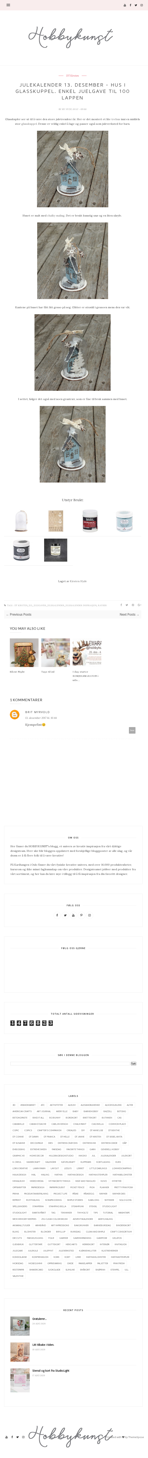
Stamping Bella (57, 1206)
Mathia (58, 1174)
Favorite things (75, 1149)
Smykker (109, 1200)
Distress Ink (89, 1143)
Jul (30, 605)
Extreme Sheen (38, 1149)
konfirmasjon (40, 1257)
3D (14, 1105)
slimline (70, 1269)
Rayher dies (119, 1193)
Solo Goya (125, 1200)
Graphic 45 (18, 1155)
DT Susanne (19, 1143)
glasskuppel (29, 124)
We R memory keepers (24, 1219)
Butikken (107, 1117)
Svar (132, 730)
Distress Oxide (109, 1143)
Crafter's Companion (49, 1130)
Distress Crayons (67, 1143)
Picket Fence (77, 1187)
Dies (50, 1143)
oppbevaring (54, 1263)
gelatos (117, 1238)
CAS (119, 1117)
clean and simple (95, 1231)
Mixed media (36, 1181)
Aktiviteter (56, 1105)
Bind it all (38, 1117)
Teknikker (66, 1212)
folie (51, 1238)
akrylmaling (105, 1219)
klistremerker (110, 1250)
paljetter (102, 1263)
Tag (53, 1212)
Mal (33, 1174)
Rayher (102, 605)
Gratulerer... (39, 1319)
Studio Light (109, 1206)
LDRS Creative (20, 1168)
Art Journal (44, 1111)
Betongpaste (20, 1117)
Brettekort (90, 1117)
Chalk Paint (79, 1124)
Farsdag (56, 1149)
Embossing (19, 1149)
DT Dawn (34, 1136)
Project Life (60, 1193)
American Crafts (22, 1111)
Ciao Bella (97, 1124)
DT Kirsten (72, 75)
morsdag (18, 1263)
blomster (30, 1231)
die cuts (17, 1238)
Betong (121, 1111)
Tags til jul (48, 671)
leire (78, 1257)
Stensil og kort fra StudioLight (50, 1370)
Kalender (50, 1162)
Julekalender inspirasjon (81, 605)
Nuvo (104, 1181)
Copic (16, 1130)
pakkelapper (85, 1263)
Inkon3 (83, 1155)
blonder (46, 1231)
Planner (104, 1187)
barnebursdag (102, 1225)
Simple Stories (75, 1200)
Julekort (126, 1155)
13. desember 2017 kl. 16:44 (41, 718)
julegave (18, 1250)
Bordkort (72, 1117)
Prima (16, 1193)
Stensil (93, 1206)
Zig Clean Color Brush (54, 1219)
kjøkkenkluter (87, 1250)
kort (67, 1257)
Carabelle (18, 1124)
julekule (33, 1250)
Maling (45, 1174)
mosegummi (35, 1263)
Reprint (17, 1200)
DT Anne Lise (96, 1130)
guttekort (54, 1244)
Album (72, 1105)
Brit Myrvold (37, 712)
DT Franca (49, 1136)
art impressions (60, 1225)
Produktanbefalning (36, 1193)
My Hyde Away (70, 109)
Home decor (37, 1155)
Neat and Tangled (85, 1181)
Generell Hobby (110, 1149)
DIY (83, 1130)
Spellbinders (20, 1206)
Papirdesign (37, 1187)
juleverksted (66, 1250)
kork (56, 1257)
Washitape (124, 1212)
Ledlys (67, 1168)
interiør (104, 1244)
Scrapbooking (53, 1200)
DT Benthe (114, 1130)
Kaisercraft (33, 1162)
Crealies (71, 1130)
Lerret (80, 1168)
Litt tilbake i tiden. (43, 1344)
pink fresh (119, 1263)
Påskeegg (89, 1193)
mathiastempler (120, 1257)
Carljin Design (59, 1124)
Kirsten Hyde (78, 581)
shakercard (36, 1269)
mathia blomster (96, 1257)
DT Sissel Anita (114, 1136)
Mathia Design (76, 1174)
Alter (130, 1105)
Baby (75, 1111)
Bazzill (107, 1111)
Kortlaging (103, 1162)
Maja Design (19, 1174)
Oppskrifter (19, 1187)
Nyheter (116, 1181)
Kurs (118, 1162)
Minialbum (19, 1181)
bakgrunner (81, 1225)
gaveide (63, 1238)
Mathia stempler (98, 1174)
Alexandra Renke (90, 1105)
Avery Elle (61, 1111)
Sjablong (93, 1200)
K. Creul (17, 1162)
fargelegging (35, 1238)
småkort (85, 1269)
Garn (93, 1149)
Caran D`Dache (37, 1124)
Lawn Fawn (39, 1168)
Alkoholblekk (113, 1105)
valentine (18, 1276)
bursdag (76, 1231)
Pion (92, 1187)
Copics (28, 1130)
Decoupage (36, 1143)
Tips (95, 1212)
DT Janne (79, 1136)
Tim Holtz (82, 1212)
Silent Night (17, 671)
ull (127, 1269)
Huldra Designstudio (61, 1155)
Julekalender (55, 605)
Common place (117, 1124)
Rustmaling (33, 1200)
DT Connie (18, 1136)
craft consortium (121, 1231)
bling (16, 1231)
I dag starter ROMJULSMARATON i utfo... (85, 676)
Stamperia (38, 1206)
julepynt (48, 1250)
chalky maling (56, 215)
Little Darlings (98, 1168)
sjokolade (54, 1269)
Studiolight (20, 1212)
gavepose (102, 1238)
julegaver (40, 605)
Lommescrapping (122, 1168)
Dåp (125, 1143)
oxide (70, 1263)
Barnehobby (91, 1111)
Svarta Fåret (39, 1212)
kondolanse (20, 1257)
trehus (115, 119)
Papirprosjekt (57, 1187)
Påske (75, 1193)
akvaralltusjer (21, 1225)
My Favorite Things (59, 1181)
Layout (55, 1168)
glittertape (35, 1244)
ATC (43, 1105)
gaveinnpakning (82, 1238)
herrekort (88, 1244)
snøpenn (100, 1269)
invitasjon (121, 1244)
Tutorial (108, 1212)
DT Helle (65, 1136)
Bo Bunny (55, 1117)
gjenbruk (18, 1244)
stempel (114, 1269)
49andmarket (28, 1105)
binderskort (123, 1225)
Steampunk (77, 1206)
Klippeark (86, 1162)
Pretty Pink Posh (123, 1187)
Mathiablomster (122, 1174)
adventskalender (83, 1219)
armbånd (40, 1225)
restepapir (18, 1269)
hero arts (71, 1244)
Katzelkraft (68, 1162)
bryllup (60, 1231)
